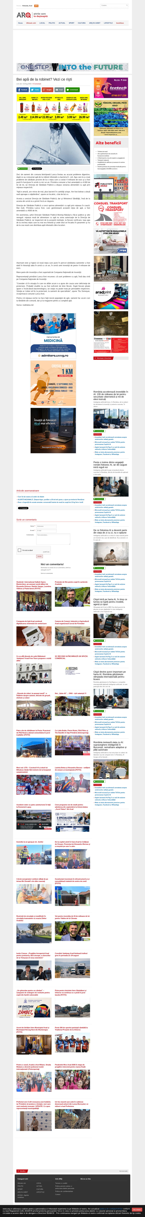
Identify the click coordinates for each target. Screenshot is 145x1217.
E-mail (32, 530)
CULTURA (82, 23)
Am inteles (137, 1210)
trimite (39, 556)
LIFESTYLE (108, 23)
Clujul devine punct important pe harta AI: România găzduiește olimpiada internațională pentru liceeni (109, 675)
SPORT (71, 23)
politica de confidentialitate (111, 1209)
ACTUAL (62, 23)
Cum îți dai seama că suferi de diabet (31, 497)
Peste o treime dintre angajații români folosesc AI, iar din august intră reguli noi (110, 464)
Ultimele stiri (31, 23)
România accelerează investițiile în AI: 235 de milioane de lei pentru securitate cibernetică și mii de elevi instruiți (110, 395)
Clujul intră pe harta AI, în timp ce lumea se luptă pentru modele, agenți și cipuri (110, 602)
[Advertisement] (72, 46)
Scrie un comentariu (47, 573)
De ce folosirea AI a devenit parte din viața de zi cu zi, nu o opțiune (110, 531)
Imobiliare (120, 23)
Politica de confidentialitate (64, 1191)
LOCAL (42, 23)
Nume (32, 526)
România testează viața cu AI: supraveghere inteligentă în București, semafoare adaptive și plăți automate (109, 746)
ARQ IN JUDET (94, 23)
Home (20, 23)
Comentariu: (30, 534)
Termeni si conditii (61, 1183)
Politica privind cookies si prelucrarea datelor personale (64, 1187)
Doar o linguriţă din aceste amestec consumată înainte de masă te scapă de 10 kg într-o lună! (50, 502)
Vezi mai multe (123, 1171)
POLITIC (52, 23)
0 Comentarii (37, 84)
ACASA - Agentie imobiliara (23, 1196)
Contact (57, 1194)
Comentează (23, 168)
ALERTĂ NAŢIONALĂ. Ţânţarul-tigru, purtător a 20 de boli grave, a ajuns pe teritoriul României (51, 499)
